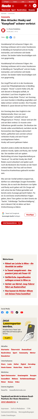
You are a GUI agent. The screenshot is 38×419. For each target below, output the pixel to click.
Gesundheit (5, 379)
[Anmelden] (30, 5)
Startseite (3, 13)
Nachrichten (6, 353)
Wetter (33, 353)
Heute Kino (17, 367)
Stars (3, 364)
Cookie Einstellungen (8, 415)
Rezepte (33, 376)
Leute (9, 364)
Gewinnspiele (23, 376)
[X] (7, 312)
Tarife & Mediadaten (18, 409)
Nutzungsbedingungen (26, 412)
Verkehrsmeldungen (27, 379)
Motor (3, 382)
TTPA (28, 409)
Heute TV (27, 367)
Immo (15, 2)
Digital (23, 364)
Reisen (10, 382)
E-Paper (6, 2)
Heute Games (6, 367)
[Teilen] (14, 37)
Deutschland (26, 350)
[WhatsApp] (7, 37)
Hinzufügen (30, 215)
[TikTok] (17, 312)
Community (11, 13)
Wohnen (15, 379)
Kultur (16, 364)
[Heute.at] (6, 5)
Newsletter (5, 356)
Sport (13, 10)
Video (17, 382)
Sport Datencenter (8, 376)
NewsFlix (31, 2)
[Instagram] (12, 312)
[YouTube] (22, 312)
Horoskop (31, 364)
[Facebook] (11, 37)
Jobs (22, 2)
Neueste (32, 10)
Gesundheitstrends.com (17, 390)
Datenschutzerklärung (9, 412)
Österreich (6, 10)
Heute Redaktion (14, 29)
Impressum (5, 409)
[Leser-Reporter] (25, 5)
